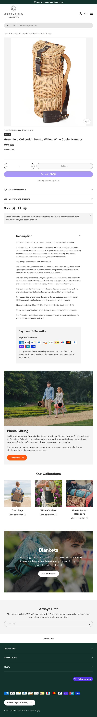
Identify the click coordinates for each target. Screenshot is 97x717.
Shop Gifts (15, 457)
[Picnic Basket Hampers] (79, 493)
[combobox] (48, 25)
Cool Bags (17, 510)
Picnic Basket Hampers (79, 512)
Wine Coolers (48, 510)
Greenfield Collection (12, 130)
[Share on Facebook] (19, 208)
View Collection (48, 574)
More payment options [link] (48, 180)
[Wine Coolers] (48, 493)
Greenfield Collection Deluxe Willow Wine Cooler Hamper (31, 34)
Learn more (58, 2)
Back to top (49, 638)
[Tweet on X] (14, 208)
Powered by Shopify (33, 711)
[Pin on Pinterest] (25, 208)
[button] (86, 13)
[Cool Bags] (17, 493)
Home (6, 34)
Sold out (64, 166)
